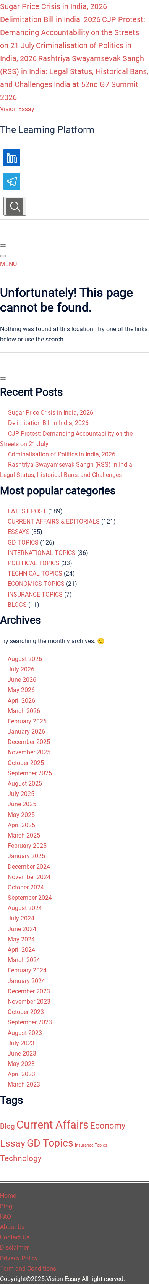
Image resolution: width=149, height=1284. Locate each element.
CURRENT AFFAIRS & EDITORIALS (54, 521)
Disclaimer (14, 1247)
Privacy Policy (19, 1258)
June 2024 (22, 929)
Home (8, 1195)
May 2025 (21, 814)
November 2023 (29, 1001)
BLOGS (17, 604)
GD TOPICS (23, 542)
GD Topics (50, 1143)
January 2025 (26, 856)
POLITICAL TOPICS (34, 563)
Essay (12, 1143)
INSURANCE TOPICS (35, 594)
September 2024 (30, 897)
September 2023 (30, 1022)
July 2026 (21, 669)
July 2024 (21, 918)
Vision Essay (17, 109)
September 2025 (30, 773)
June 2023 (22, 1053)
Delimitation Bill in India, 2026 (50, 19)
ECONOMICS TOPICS (36, 583)
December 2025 (29, 741)
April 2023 (21, 1074)
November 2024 (29, 877)
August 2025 (25, 783)
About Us (12, 1227)
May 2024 (21, 939)
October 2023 (26, 1012)
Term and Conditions (28, 1268)
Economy (107, 1125)
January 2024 (26, 981)
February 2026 (27, 721)
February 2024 (27, 970)
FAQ (5, 1216)
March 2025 (24, 835)
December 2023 (29, 991)
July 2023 (21, 1043)
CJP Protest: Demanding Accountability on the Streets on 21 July (72, 32)
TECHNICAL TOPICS (35, 573)
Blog (7, 1126)
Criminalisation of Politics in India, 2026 (61, 454)
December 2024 (29, 866)
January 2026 (26, 731)
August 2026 (25, 659)
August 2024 (25, 908)
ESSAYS (19, 531)
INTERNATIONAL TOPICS (42, 552)
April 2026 (21, 700)
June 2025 (22, 804)
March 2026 (24, 711)
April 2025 (21, 825)
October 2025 (26, 763)
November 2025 (29, 752)
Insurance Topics (91, 1145)
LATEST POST (27, 511)
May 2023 (21, 1063)
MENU (8, 264)
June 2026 (22, 679)
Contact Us (14, 1237)
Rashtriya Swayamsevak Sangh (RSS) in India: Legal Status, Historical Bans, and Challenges (74, 71)
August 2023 (25, 1033)
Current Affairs (52, 1124)
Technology (21, 1158)
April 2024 (21, 949)
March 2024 (24, 960)
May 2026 (21, 690)
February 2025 (27, 845)
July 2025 (21, 793)
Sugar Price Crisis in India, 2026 (53, 6)
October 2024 (26, 887)
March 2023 (24, 1084)
